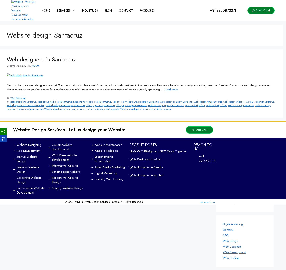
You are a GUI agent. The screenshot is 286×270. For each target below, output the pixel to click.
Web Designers (18, 98)
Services (64, 10)
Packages (147, 10)
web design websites (234, 101)
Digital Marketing (233, 224)
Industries (89, 10)
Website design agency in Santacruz (166, 105)
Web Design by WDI (207, 202)
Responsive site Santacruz (23, 101)
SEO (226, 235)
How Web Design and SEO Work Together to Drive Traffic (158, 151)
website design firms (216, 105)
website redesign (162, 109)
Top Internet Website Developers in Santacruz (135, 101)
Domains (228, 230)
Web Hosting (231, 258)
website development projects (103, 109)
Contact (126, 10)
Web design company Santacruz (176, 101)
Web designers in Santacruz (41, 59)
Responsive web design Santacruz (55, 101)
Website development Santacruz (136, 109)
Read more (171, 89)
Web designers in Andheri (147, 175)
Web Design (230, 241)
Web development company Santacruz (65, 105)
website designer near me (30, 109)
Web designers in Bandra (146, 167)
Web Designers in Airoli (145, 159)
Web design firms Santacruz (208, 101)
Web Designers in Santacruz (260, 101)
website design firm (195, 105)
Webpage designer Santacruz (131, 105)
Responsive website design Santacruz (92, 101)
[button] (65, 10)
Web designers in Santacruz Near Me (25, 105)
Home (45, 10)
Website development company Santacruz (65, 109)
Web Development (234, 252)
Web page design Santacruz (100, 105)
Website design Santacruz (241, 105)
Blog (108, 10)
